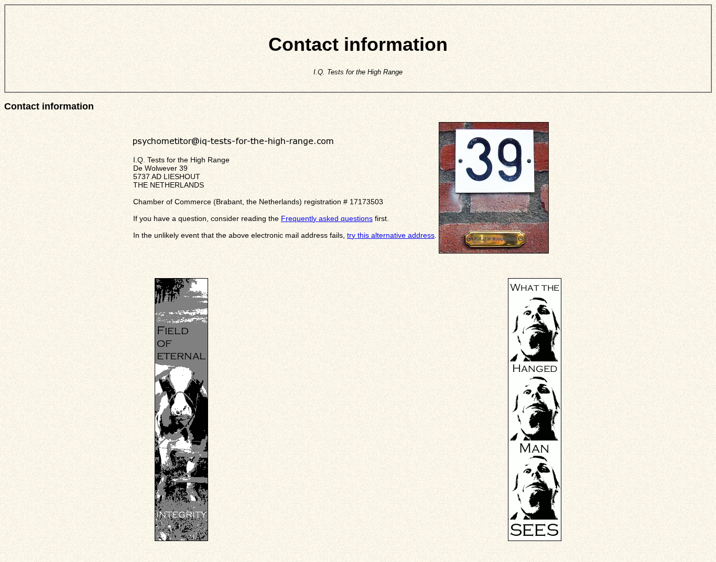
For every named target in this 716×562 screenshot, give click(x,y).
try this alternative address (391, 235)
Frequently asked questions (327, 218)
